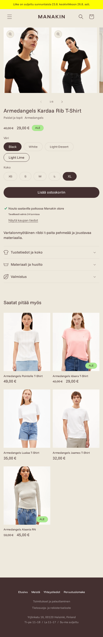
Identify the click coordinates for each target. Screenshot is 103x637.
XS (13, 177)
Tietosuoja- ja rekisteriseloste (51, 608)
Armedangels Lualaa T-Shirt (21, 452)
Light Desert (62, 147)
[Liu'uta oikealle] (62, 102)
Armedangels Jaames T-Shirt (71, 452)
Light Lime (16, 157)
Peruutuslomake (74, 592)
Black (13, 147)
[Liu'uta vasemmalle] (41, 102)
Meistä (35, 592)
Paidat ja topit (13, 117)
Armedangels (34, 117)
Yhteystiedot (52, 592)
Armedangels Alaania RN (20, 529)
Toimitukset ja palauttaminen (51, 601)
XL (70, 176)
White (36, 147)
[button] (9, 16)
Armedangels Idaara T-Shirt (70, 376)
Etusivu (23, 592)
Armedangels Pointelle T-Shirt (23, 376)
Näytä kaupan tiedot (23, 220)
